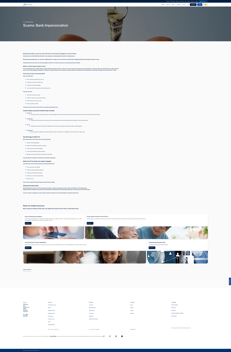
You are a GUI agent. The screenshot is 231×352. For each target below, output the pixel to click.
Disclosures (173, 307)
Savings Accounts (51, 310)
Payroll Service (92, 310)
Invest (49, 321)
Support (196, 1)
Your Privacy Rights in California (177, 313)
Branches (168, 1)
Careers (188, 1)
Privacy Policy (53, 336)
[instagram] (116, 336)
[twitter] (104, 336)
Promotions (193, 1)
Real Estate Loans (51, 313)
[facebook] (110, 336)
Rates (174, 1)
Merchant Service (92, 307)
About (186, 1)
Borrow (49, 307)
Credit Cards (50, 316)
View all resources (27, 269)
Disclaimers (173, 310)
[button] (203, 1)
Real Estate (91, 316)
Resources (177, 1)
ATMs (171, 1)
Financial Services (51, 324)
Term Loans (91, 313)
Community (182, 1)
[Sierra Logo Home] (27, 4)
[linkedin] (122, 336)
